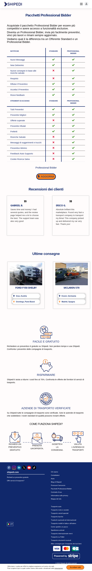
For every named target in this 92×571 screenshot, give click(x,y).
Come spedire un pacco (59, 527)
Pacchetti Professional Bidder (61, 489)
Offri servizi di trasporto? (15, 481)
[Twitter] (24, 468)
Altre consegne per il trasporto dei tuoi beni (66, 544)
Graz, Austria (21, 296)
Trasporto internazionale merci (62, 533)
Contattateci (55, 475)
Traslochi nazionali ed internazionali (63, 520)
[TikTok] (34, 468)
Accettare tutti (75, 567)
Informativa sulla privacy (59, 495)
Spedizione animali (57, 530)
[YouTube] (29, 468)
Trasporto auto (56, 506)
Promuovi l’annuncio (58, 485)
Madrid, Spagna (68, 302)
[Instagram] (14, 468)
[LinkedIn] (19, 468)
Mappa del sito (56, 499)
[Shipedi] (12, 4)
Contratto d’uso (56, 492)
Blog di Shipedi (56, 482)
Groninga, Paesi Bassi (25, 302)
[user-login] (86, 4)
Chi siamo (54, 472)
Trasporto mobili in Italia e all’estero (63, 523)
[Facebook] (9, 468)
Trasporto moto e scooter (60, 510)
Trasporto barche (57, 517)
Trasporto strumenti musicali (61, 540)
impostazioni (59, 568)
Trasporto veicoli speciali (59, 513)
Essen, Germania (69, 296)
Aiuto (53, 478)
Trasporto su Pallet (57, 537)
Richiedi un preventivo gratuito (17, 477)
